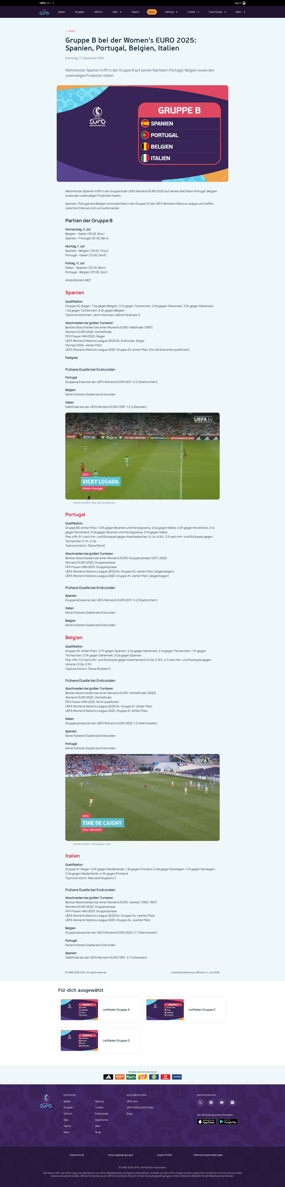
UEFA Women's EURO (44, 12)
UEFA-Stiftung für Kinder (140, 1107)
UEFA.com (132, 1101)
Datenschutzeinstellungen (208, 1155)
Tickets (99, 1107)
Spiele (67, 1101)
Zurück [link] (72, 31)
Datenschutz (77, 1155)
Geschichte (101, 1119)
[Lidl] (154, 1077)
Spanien (74, 292)
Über (97, 1126)
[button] (117, 12)
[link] (61, 12)
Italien (72, 855)
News (66, 1132)
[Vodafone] (165, 1077)
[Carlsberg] (131, 1077)
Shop (98, 1132)
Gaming (99, 1101)
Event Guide (101, 1113)
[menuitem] (62, 12)
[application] (142, 456)
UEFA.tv (68, 1113)
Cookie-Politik (164, 1155)
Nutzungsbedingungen (120, 1155)
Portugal (75, 514)
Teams (67, 1126)
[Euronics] (177, 1077)
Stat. (66, 1119)
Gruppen (68, 1107)
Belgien (74, 637)
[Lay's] (142, 1077)
